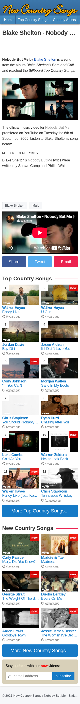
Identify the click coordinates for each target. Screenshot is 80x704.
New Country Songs (44, 650)
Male (35, 205)
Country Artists (64, 20)
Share (14, 262)
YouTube (31, 133)
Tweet (40, 262)
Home (9, 20)
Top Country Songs (33, 20)
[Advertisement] (40, 46)
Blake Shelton (45, 59)
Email (66, 262)
